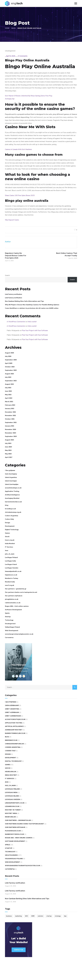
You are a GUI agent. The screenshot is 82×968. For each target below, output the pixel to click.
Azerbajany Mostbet (12, 498)
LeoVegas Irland (11, 564)
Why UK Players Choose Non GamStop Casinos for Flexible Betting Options (32, 305)
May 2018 (8, 454)
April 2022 (8, 398)
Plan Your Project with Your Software (35, 330)
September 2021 (11, 422)
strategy (58, 916)
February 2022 (10, 405)
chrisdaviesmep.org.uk (13, 512)
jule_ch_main (9, 554)
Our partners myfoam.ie (13, 596)
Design (7, 523)
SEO (26, 916)
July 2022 (8, 388)
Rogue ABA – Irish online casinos (17, 606)
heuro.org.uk (9, 540)
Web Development (11, 631)
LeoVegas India (10, 561)
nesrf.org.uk (9, 585)
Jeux (6, 550)
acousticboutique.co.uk (13, 488)
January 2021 (9, 426)
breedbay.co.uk (10, 509)
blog (6, 505)
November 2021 (10, 415)
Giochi (7, 537)
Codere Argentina (11, 516)
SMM (32, 916)
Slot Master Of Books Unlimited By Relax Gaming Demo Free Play (28, 96)
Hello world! (32, 322)
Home (7, 28)
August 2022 (9, 384)
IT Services (9, 547)
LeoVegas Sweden (11, 568)
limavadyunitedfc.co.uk (13, 571)
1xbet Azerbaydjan (11, 484)
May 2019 (8, 450)
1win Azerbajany (11, 474)
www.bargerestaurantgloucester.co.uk (19, 634)
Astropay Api (9, 99)
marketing (18, 916)
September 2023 (11, 370)
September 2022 (11, 381)
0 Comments (22, 56)
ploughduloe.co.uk (11, 599)
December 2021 (10, 412)
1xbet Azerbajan (11, 481)
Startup (8, 617)
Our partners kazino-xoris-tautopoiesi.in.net (21, 592)
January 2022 (9, 409)
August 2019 (9, 440)
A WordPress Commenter (16, 322)
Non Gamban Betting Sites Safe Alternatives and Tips (24, 301)
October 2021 (9, 419)
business (9, 916)
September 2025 (11, 360)
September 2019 (11, 436)
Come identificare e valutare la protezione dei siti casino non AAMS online (31, 308)
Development (9, 526)
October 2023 (9, 367)
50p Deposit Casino (12, 220)
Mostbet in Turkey (11, 578)
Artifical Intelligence (12, 495)
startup (49, 916)
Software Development (13, 610)
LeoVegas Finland (11, 557)
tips (65, 916)
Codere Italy (9, 519)
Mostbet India (10, 582)
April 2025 (8, 363)
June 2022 (8, 391)
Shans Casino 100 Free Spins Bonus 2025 (20, 195)
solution (40, 916)
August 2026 (9, 353)
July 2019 (8, 443)
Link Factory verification (13, 294)
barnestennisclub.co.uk (13, 502)
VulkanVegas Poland (12, 627)
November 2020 (10, 429)
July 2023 (8, 377)
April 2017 (8, 457)
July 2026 (8, 356)
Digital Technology (11, 530)
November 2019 (10, 433)
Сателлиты (9, 637)
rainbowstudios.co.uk (12, 603)
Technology (9, 620)
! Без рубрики (10, 470)
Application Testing (12, 491)
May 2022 (8, 395)
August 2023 (9, 374)
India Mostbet (10, 543)
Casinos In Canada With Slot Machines (18, 149)
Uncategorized (10, 624)
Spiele (7, 613)
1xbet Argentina (11, 477)
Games (7, 533)
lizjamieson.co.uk (11, 575)
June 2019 (8, 447)
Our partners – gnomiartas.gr (15, 589)
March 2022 (9, 402)
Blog (14, 28)
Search (7, 275)
